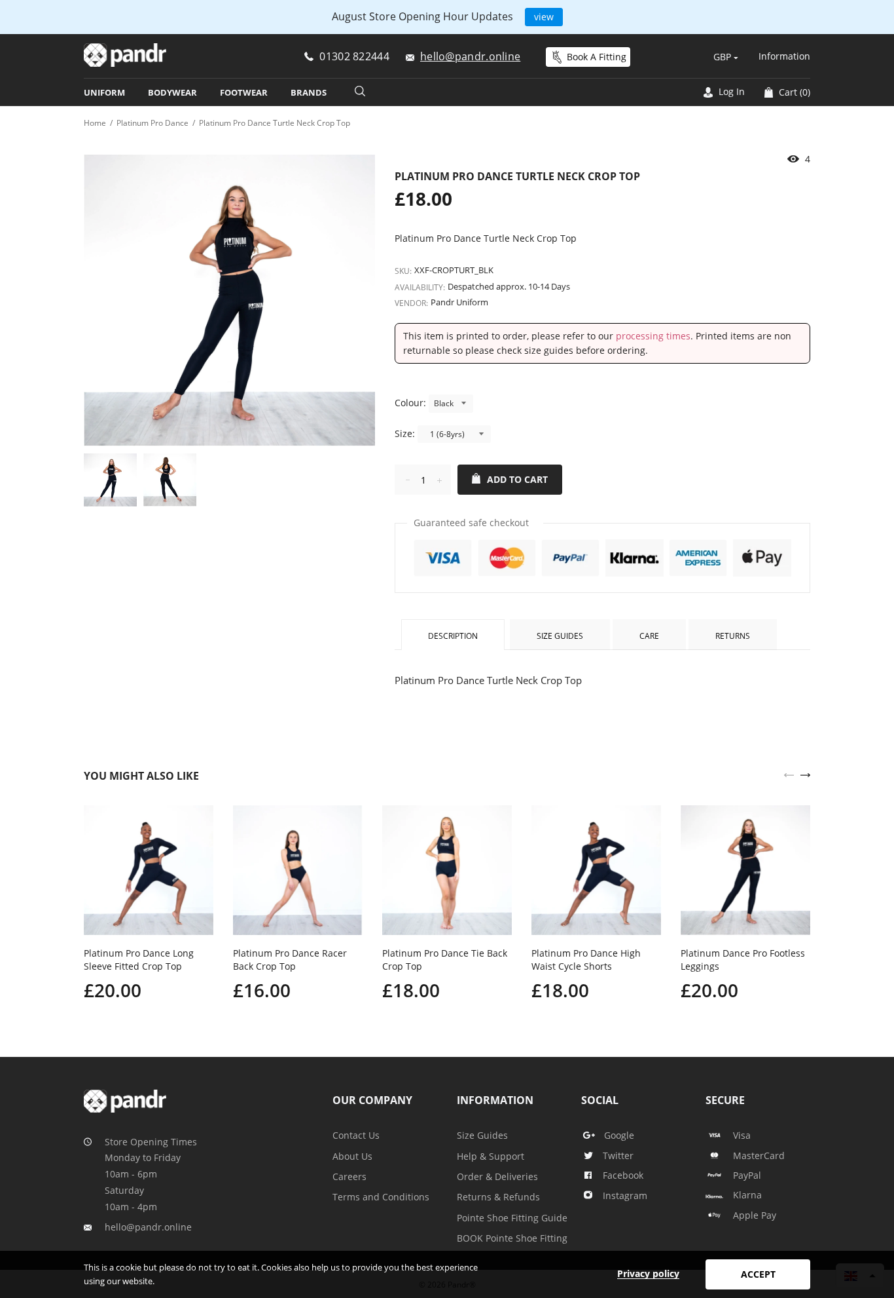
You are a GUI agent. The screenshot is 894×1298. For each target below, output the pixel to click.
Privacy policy (648, 1273)
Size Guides (560, 635)
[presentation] (789, 774)
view (544, 16)
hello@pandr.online (148, 1227)
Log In (730, 91)
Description (453, 635)
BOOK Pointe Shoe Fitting (512, 1238)
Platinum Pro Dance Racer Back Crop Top (290, 959)
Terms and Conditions (380, 1197)
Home (95, 122)
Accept (758, 1274)
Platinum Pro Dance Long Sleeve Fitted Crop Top (139, 959)
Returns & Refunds (498, 1197)
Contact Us (356, 1135)
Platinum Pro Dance (152, 122)
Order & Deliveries (497, 1176)
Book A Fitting (596, 56)
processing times (653, 336)
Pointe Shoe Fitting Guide (512, 1218)
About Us (352, 1156)
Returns (732, 635)
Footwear (244, 92)
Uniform (104, 92)
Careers (349, 1176)
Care (649, 635)
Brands (309, 92)
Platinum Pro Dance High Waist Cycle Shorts (586, 959)
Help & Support (490, 1156)
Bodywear (172, 92)
